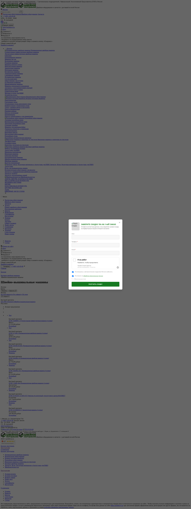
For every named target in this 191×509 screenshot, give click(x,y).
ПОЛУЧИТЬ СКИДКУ (95, 284)
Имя (73, 234)
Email (74, 249)
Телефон (75, 242)
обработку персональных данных (93, 276)
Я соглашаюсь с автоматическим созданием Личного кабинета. (94, 272)
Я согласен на (89, 276)
